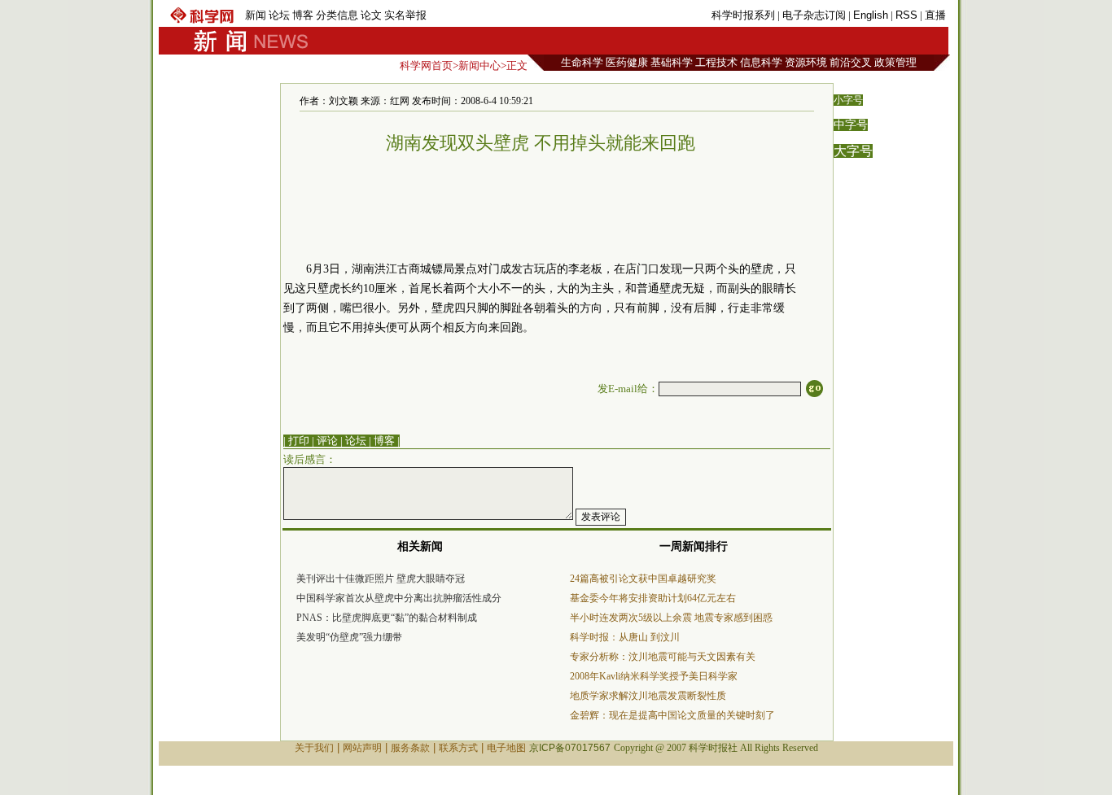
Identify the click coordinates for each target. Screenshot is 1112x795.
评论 (327, 441)
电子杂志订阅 (814, 15)
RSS (906, 15)
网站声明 (362, 748)
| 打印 (296, 441)
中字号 (851, 125)
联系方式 (458, 748)
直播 (935, 15)
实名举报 (405, 15)
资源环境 (806, 62)
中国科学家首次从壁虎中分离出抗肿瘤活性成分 (398, 598)
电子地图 (506, 748)
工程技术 (716, 62)
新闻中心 (479, 65)
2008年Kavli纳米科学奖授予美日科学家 (654, 676)
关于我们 (314, 748)
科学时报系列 (743, 15)
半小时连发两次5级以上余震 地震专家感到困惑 (671, 617)
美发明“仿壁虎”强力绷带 (349, 637)
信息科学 (761, 62)
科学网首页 (426, 65)
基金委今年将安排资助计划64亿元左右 (653, 598)
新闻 (255, 15)
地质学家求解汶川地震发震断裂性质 (648, 695)
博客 (302, 15)
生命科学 (582, 62)
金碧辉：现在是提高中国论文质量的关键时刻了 (672, 715)
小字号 (848, 100)
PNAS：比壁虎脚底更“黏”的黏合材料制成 (386, 617)
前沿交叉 (851, 62)
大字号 (853, 151)
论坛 (279, 15)
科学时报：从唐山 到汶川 (625, 637)
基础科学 (671, 62)
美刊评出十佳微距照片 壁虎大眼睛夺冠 (380, 578)
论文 (371, 15)
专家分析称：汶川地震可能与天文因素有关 (662, 656)
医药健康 (627, 62)
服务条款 (410, 748)
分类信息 (337, 15)
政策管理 (895, 62)
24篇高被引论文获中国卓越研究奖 (643, 578)
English (870, 15)
